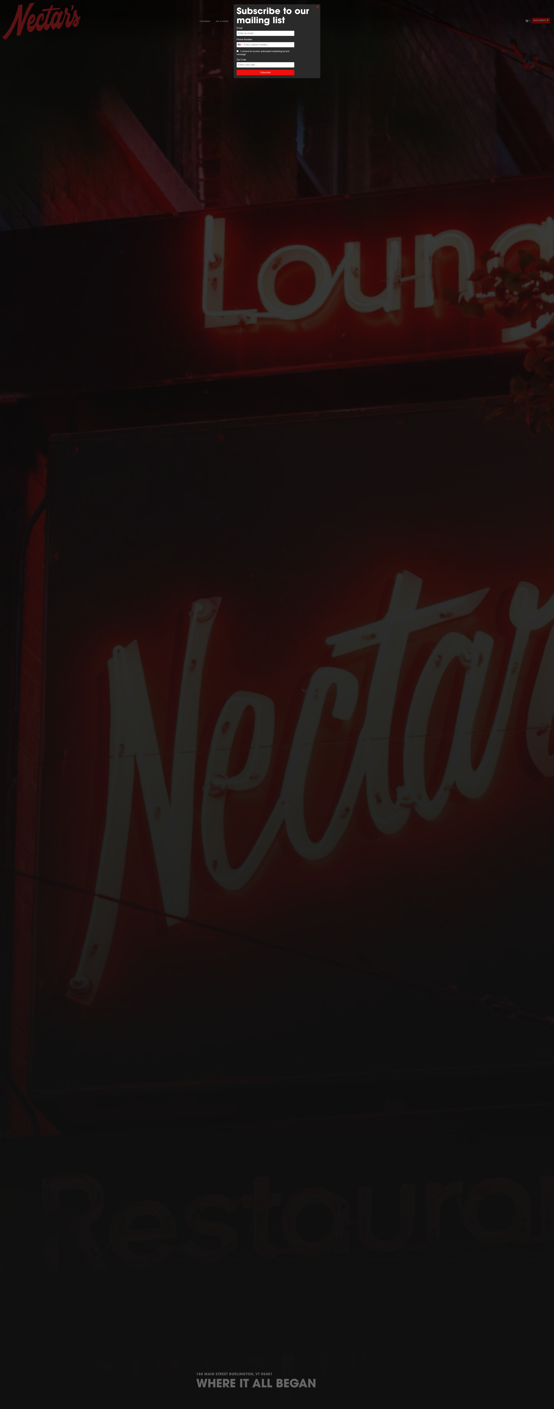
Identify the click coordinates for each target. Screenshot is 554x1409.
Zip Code (241, 59)
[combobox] (240, 44)
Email (240, 28)
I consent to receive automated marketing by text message (263, 53)
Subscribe (265, 72)
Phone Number (244, 39)
